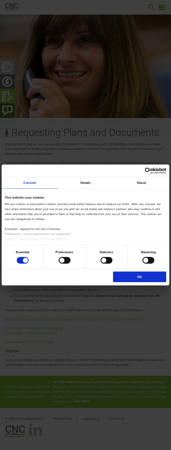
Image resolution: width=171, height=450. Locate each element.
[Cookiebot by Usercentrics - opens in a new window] (148, 171)
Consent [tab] (29, 182)
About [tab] (141, 182)
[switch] (64, 260)
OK (139, 277)
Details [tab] (85, 182)
